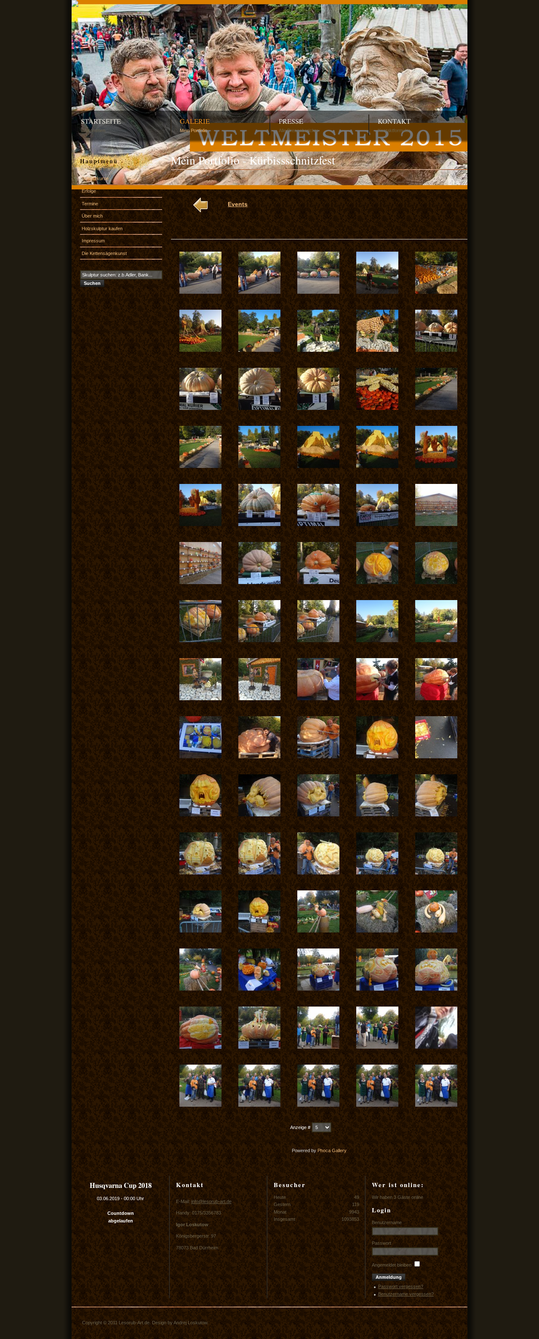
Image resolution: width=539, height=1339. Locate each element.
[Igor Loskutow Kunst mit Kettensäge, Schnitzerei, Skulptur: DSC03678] (318, 698)
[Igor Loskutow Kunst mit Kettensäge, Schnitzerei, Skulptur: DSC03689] (377, 814)
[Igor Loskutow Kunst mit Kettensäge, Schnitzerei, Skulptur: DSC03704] (377, 988)
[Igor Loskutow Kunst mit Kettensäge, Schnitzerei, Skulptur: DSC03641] (200, 292)
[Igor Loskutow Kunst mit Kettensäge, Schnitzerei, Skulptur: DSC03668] (318, 582)
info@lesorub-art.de (211, 1201)
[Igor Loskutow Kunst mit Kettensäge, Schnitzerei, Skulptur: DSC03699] (377, 930)
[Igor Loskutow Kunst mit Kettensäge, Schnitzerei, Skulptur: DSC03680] (436, 698)
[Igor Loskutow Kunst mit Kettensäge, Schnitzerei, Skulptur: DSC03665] (436, 524)
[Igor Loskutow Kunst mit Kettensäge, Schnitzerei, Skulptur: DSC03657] (259, 466)
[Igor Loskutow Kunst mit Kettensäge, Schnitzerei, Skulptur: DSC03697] (259, 930)
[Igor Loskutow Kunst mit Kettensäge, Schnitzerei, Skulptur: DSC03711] (200, 1105)
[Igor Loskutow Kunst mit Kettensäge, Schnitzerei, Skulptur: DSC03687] (259, 814)
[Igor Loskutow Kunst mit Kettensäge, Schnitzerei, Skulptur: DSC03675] (436, 640)
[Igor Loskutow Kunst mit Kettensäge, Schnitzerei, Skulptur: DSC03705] (436, 988)
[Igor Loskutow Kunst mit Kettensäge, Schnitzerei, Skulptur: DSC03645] (436, 292)
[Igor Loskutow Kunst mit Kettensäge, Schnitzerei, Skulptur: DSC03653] (318, 408)
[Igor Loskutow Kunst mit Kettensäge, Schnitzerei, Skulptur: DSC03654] (377, 408)
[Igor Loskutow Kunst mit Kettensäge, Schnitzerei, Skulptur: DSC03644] (377, 292)
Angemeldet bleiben (391, 1264)
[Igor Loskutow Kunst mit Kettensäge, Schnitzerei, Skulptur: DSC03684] (377, 756)
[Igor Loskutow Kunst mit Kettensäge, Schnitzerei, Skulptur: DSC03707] (259, 1046)
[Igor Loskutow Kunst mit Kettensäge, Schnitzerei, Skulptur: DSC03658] (318, 466)
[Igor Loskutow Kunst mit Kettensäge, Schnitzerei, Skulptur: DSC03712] (259, 1105)
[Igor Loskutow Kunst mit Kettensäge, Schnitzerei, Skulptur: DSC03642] (259, 292)
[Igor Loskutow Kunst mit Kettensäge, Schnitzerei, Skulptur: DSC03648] (318, 350)
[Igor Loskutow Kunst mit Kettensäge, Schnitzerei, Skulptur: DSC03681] (200, 756)
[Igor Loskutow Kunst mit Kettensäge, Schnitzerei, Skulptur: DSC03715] (436, 1105)
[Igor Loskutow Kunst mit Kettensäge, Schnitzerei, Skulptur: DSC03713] (318, 1105)
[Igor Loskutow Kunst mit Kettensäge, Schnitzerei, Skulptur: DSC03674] (377, 640)
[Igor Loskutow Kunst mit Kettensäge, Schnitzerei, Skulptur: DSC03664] (377, 524)
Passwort (381, 1243)
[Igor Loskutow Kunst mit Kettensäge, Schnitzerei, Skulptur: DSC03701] (200, 988)
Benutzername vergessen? (406, 1293)
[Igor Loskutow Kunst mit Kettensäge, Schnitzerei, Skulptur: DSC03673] (318, 640)
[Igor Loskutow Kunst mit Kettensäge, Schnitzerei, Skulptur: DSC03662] (259, 524)
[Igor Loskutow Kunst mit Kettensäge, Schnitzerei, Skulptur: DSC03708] (318, 1046)
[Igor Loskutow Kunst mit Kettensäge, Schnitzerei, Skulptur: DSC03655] (436, 408)
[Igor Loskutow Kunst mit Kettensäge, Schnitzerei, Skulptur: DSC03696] (200, 930)
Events (238, 204)
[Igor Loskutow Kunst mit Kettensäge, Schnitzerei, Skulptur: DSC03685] (436, 756)
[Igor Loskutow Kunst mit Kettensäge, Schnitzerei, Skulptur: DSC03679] (377, 698)
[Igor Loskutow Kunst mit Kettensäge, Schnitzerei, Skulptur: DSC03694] (377, 872)
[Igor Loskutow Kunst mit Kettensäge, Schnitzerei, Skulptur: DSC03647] (259, 350)
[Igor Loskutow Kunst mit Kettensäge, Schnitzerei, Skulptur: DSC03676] (200, 698)
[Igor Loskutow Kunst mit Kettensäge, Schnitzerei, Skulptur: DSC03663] (318, 524)
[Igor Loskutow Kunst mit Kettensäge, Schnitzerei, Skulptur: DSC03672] (259, 640)
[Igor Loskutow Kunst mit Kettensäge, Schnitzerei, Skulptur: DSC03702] (259, 988)
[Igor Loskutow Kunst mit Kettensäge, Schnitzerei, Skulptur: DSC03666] (200, 582)
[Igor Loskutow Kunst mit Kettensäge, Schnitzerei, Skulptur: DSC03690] (436, 814)
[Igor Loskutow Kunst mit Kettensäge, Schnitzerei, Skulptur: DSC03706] (200, 1046)
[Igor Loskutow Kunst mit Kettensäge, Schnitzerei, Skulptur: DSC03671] (200, 640)
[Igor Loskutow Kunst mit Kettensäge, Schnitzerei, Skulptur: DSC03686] (200, 814)
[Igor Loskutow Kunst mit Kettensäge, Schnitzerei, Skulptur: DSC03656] (200, 466)
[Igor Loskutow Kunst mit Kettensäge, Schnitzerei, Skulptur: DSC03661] (200, 524)
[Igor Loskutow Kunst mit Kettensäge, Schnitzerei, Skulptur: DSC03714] (377, 1105)
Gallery (339, 1150)
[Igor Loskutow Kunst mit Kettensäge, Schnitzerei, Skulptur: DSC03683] (318, 756)
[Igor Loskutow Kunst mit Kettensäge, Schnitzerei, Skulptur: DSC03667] (259, 582)
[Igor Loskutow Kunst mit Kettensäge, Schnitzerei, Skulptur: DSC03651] (200, 408)
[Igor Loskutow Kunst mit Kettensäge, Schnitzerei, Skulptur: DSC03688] (318, 814)
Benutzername (387, 1222)
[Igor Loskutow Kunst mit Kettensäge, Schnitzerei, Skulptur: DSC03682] (259, 756)
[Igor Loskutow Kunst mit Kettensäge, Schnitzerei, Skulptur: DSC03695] (436, 872)
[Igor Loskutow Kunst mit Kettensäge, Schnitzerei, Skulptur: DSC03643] (318, 292)
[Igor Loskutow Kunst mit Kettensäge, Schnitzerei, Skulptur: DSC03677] (259, 698)
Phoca (324, 1150)
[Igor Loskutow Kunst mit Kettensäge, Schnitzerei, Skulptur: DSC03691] (200, 872)
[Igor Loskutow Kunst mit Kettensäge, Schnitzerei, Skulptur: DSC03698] (318, 930)
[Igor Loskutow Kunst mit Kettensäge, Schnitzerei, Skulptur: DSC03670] (436, 582)
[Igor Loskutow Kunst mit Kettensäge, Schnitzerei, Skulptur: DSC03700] (436, 930)
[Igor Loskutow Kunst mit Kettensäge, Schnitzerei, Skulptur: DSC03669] (377, 582)
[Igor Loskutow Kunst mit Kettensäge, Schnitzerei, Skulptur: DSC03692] (259, 872)
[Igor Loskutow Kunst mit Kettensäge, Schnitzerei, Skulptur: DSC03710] (436, 1046)
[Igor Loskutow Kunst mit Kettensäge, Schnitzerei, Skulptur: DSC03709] (377, 1046)
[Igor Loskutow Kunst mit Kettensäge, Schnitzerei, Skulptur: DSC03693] (318, 872)
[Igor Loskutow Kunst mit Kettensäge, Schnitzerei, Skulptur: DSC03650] (436, 350)
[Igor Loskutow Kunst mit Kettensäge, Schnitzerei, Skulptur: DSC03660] (436, 466)
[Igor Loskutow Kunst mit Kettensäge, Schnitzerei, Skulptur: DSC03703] (318, 988)
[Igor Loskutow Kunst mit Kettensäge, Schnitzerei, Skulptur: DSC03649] (377, 350)
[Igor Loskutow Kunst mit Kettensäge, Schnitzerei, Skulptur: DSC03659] (377, 466)
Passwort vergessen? (400, 1286)
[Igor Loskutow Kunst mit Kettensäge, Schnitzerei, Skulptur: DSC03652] (259, 408)
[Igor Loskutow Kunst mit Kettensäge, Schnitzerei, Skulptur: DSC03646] (200, 350)
